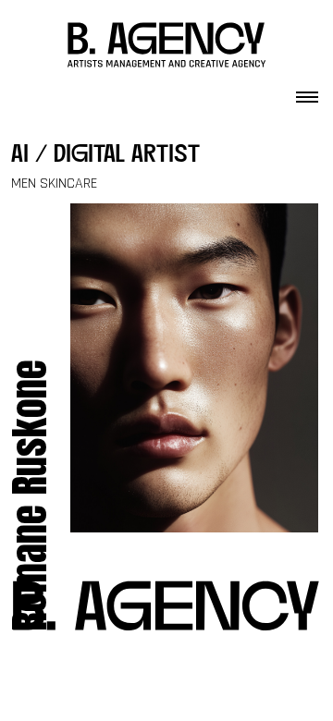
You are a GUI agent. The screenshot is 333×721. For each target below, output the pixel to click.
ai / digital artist (105, 155)
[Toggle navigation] (307, 91)
